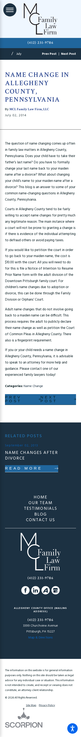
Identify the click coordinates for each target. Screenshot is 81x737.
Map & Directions (40, 637)
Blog (40, 514)
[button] (72, 728)
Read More (23, 468)
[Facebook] (25, 590)
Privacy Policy (47, 705)
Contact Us (40, 520)
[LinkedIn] (35, 590)
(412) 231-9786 (40, 42)
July (18, 54)
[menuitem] (40, 497)
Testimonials (40, 508)
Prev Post (13, 399)
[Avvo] (45, 590)
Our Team (40, 503)
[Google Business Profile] (55, 590)
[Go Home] (8, 54)
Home (40, 497)
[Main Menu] (9, 9)
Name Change (33, 386)
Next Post (48, 399)
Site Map (31, 705)
